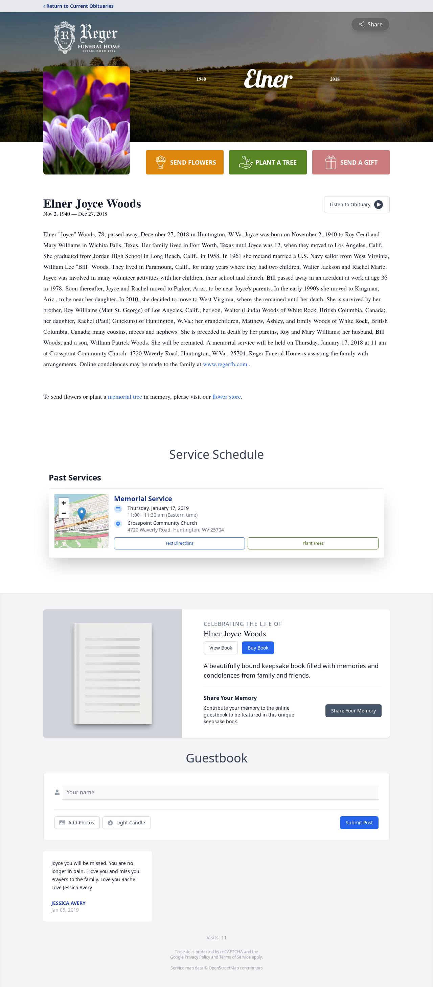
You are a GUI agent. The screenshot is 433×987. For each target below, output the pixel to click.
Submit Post (359, 822)
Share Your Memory (353, 710)
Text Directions (179, 543)
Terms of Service (235, 957)
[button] (81, 514)
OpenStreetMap (224, 968)
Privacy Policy (197, 957)
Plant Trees (313, 543)
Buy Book (258, 647)
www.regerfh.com (226, 364)
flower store (226, 396)
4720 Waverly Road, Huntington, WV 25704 (176, 529)
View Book (220, 647)
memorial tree (125, 396)
